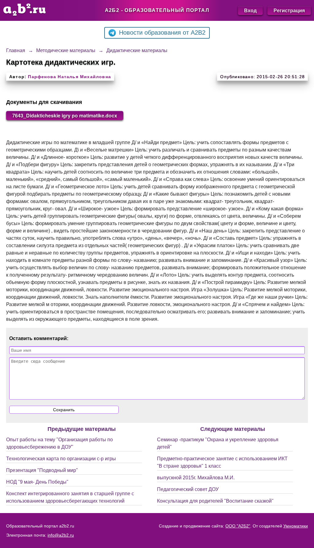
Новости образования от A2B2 (162, 32)
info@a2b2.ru (61, 535)
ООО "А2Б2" (237, 525)
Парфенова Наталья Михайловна (69, 76)
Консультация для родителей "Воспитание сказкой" (215, 501)
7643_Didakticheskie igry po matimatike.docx (64, 115)
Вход (250, 10)
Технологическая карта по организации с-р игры (61, 458)
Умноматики (295, 525)
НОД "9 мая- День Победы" (37, 482)
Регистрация (289, 10)
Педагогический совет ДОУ (188, 489)
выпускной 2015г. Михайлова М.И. (196, 477)
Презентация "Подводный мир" (42, 470)
